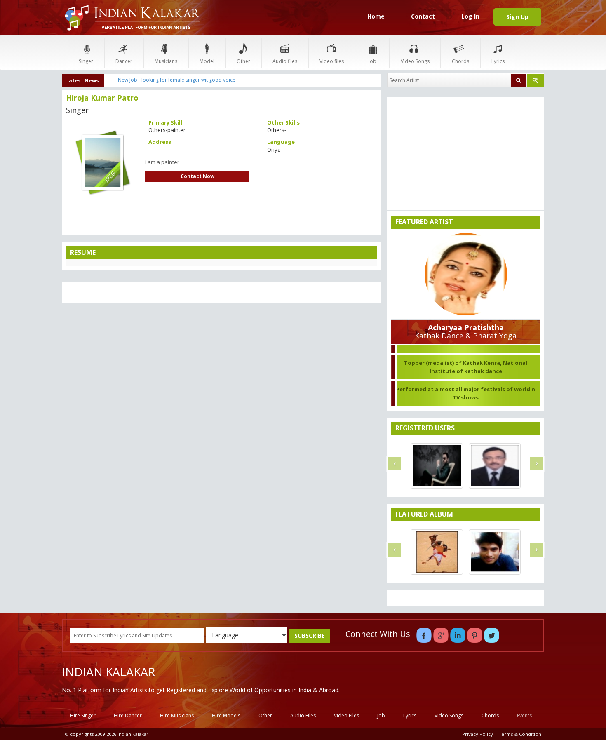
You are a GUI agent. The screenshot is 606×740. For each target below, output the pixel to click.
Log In (470, 16)
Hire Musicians (177, 715)
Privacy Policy (477, 734)
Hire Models (226, 715)
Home (376, 16)
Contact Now (197, 176)
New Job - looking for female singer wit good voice (176, 79)
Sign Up (517, 17)
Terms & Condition (519, 734)
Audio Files (303, 715)
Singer (86, 61)
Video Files (346, 715)
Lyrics (498, 61)
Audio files (284, 61)
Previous (51, 159)
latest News (83, 80)
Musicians (166, 61)
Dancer (123, 61)
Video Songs (415, 61)
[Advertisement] (221, 369)
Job (372, 61)
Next (154, 159)
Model (207, 61)
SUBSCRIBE (309, 635)
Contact (423, 16)
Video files (331, 61)
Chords (460, 61)
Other (243, 61)
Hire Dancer (128, 715)
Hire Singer (83, 715)
